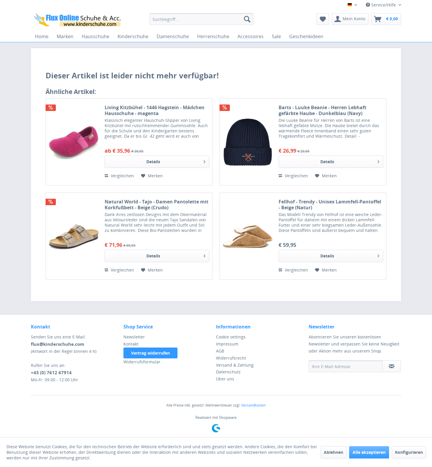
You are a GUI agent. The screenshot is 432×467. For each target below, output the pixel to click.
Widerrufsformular (141, 362)
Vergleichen (122, 175)
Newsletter (134, 337)
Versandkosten (253, 405)
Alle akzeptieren (369, 452)
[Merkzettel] (323, 19)
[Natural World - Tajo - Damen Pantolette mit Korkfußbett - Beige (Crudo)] (74, 236)
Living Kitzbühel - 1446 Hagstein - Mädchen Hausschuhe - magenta (155, 110)
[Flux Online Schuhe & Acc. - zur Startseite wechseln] (78, 20)
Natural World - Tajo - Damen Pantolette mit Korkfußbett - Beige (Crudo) (156, 204)
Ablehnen (333, 452)
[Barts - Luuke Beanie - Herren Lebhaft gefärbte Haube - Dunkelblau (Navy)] (248, 141)
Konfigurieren (409, 452)
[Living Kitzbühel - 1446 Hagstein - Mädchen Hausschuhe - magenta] (74, 141)
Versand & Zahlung (235, 365)
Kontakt (130, 344)
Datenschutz (228, 372)
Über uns (225, 379)
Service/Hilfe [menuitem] (383, 5)
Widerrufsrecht (231, 358)
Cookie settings (231, 337)
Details (153, 161)
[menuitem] (201, 19)
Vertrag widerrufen (150, 353)
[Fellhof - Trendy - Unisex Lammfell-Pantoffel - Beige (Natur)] (248, 236)
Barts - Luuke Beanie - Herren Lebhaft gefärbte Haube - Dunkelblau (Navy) (322, 110)
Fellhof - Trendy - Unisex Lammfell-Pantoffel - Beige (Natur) (330, 204)
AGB (220, 351)
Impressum (227, 344)
